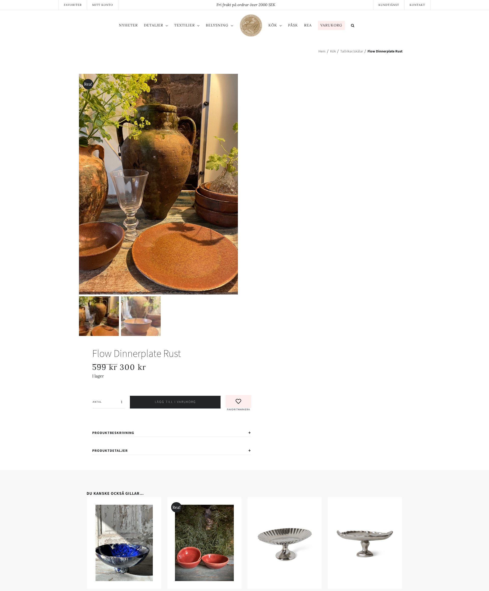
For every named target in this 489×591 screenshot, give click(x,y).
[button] (374, 26)
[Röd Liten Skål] (324, 507)
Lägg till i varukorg (175, 402)
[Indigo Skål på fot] (164, 507)
